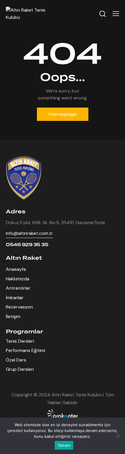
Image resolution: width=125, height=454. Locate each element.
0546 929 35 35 (27, 245)
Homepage (63, 114)
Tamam (64, 445)
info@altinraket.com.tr (29, 233)
